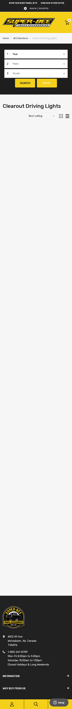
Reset (47, 83)
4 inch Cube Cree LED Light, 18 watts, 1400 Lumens (33, 198)
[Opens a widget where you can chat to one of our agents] (59, 702)
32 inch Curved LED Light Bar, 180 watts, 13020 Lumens (35, 388)
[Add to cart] (65, 210)
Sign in (33, 8)
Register (43, 8)
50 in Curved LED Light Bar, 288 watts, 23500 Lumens (34, 293)
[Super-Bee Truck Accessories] (29, 22)
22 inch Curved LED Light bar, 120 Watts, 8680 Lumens (35, 483)
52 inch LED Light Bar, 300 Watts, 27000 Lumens (31, 577)
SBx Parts (10, 195)
